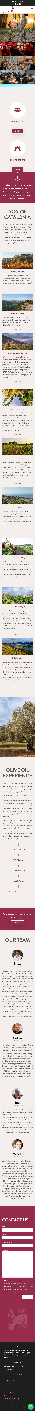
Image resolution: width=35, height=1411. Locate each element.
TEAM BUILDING (17, 121)
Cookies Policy (9, 1395)
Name (4, 1226)
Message (5, 1250)
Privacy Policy (9, 1392)
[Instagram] (13, 1381)
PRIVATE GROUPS (17, 160)
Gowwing (22, 1407)
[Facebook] (7, 1381)
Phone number (7, 1242)
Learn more (8, 289)
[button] (17, 131)
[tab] (17, 289)
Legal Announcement (12, 1398)
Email (4, 1234)
